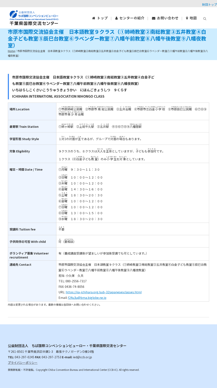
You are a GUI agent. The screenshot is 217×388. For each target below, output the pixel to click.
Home (11, 51)
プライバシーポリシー (23, 362)
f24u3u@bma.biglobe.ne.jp (87, 297)
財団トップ (209, 4)
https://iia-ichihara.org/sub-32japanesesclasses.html (104, 292)
